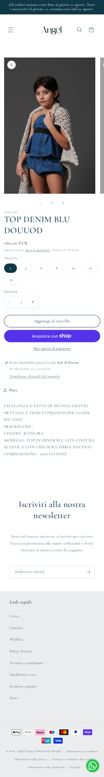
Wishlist (16, 639)
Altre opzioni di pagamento (52, 348)
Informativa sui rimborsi (82, 751)
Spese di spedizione (37, 249)
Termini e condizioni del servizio (73, 759)
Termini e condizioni (26, 663)
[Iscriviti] (88, 572)
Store (14, 698)
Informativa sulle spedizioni (46, 767)
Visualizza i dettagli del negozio (34, 376)
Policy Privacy (21, 651)
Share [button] (13, 390)
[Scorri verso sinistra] (41, 203)
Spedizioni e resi (23, 674)
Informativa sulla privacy (30, 759)
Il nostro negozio (23, 686)
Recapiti (75, 767)
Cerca (14, 616)
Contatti (16, 628)
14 (14, 281)
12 (93, 269)
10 (76, 269)
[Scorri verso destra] (63, 203)
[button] (10, 30)
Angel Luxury (26, 751)
